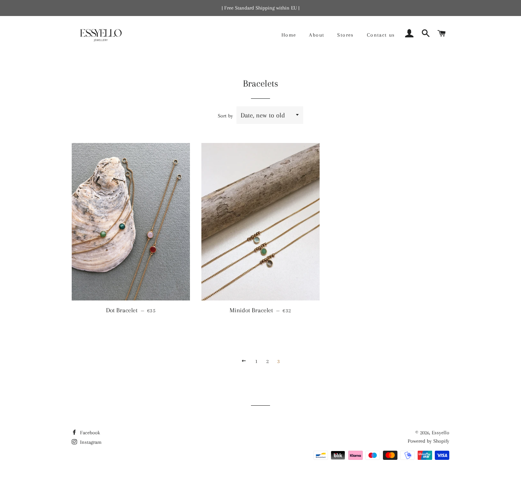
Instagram (90, 442)
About (316, 35)
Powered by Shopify (428, 441)
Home (288, 35)
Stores (345, 35)
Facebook (89, 432)
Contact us (381, 35)
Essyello (440, 432)
